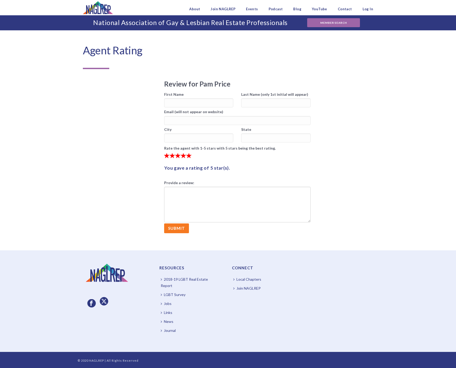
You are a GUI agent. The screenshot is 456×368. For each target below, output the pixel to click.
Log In (368, 9)
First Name (174, 94)
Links (168, 312)
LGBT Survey (175, 294)
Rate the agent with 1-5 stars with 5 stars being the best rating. (220, 148)
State (246, 129)
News (168, 321)
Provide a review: (179, 182)
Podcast (276, 9)
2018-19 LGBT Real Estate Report (184, 282)
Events (252, 9)
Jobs (168, 303)
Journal (170, 330)
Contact (345, 9)
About (194, 9)
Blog (297, 9)
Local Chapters (248, 279)
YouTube (319, 9)
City (168, 129)
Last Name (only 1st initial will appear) (274, 94)
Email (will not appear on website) (193, 111)
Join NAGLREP (223, 9)
